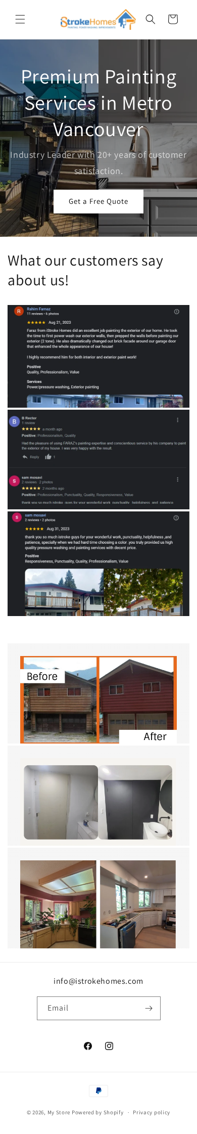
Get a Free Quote (98, 201)
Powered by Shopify (98, 1112)
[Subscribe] (149, 1008)
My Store (59, 1112)
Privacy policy (151, 1112)
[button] (20, 19)
